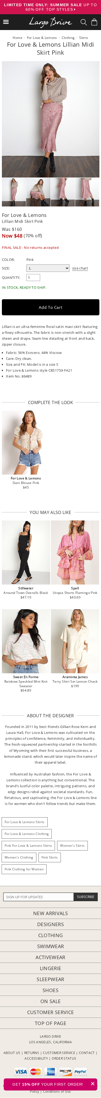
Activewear (50, 957)
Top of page (50, 1023)
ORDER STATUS (64, 1058)
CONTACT (87, 1053)
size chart (80, 268)
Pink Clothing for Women (24, 869)
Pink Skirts (49, 857)
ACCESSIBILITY (36, 1058)
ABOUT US (12, 1053)
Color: (8, 259)
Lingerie (50, 968)
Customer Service (50, 1012)
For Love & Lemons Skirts (25, 822)
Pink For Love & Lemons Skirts (28, 845)
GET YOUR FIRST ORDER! (53, 1083)
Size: (6, 268)
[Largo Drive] (50, 19)
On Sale (50, 1001)
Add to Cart (50, 307)
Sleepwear (50, 979)
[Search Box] (84, 22)
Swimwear (50, 946)
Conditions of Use (57, 1091)
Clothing (50, 935)
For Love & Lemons (24, 215)
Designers (50, 924)
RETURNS (31, 1053)
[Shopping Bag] (94, 22)
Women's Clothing (19, 857)
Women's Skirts (72, 845)
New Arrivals (50, 913)
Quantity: (11, 277)
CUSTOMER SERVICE (59, 1053)
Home (17, 37)
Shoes (50, 990)
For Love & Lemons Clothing (27, 833)
